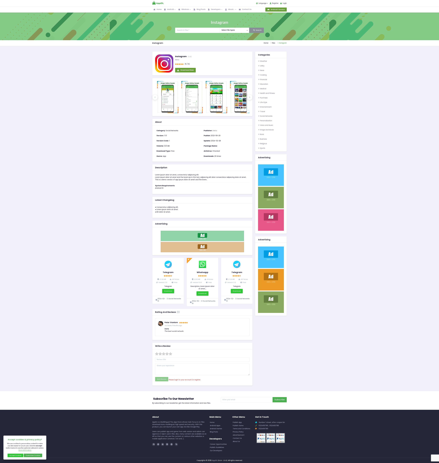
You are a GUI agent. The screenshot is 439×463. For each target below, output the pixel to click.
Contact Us (247, 9)
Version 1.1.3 (162, 282)
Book (262, 134)
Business (263, 139)
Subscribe (279, 399)
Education (264, 84)
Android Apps (215, 425)
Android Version (277, 9)
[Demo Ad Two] (202, 247)
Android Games (216, 428)
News (262, 70)
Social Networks (266, 116)
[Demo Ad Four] (271, 220)
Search (259, 30)
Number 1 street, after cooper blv (271, 422)
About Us (236, 441)
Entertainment (266, 107)
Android (170, 9)
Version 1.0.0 (197, 282)
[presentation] (155, 97)
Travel (262, 111)
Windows (185, 9)
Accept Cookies (15, 455)
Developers (216, 9)
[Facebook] (153, 444)
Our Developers (216, 450)
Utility (262, 66)
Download (168, 291)
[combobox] (234, 30)
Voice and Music (266, 125)
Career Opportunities (218, 444)
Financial (263, 79)
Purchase (264, 98)
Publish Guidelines (217, 447)
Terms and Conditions (241, 428)
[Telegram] (171, 444)
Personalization (266, 120)
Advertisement (238, 435)
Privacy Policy (238, 432)
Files (273, 43)
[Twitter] (158, 444)
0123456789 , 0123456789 (268, 425)
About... (231, 9)
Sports (262, 148)
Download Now (187, 70)
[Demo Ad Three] (271, 279)
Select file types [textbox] (228, 30)
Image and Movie (267, 130)
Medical (263, 89)
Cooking (263, 75)
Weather (263, 61)
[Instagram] (162, 444)
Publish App (237, 422)
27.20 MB (162, 279)
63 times (210, 279)
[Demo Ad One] (202, 236)
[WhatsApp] (167, 444)
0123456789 (263, 428)
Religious (263, 143)
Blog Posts (200, 9)
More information (25, 450)
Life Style (263, 102)
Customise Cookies (33, 455)
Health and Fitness (267, 93)
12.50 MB (197, 279)
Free (175, 282)
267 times (175, 279)
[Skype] (176, 444)
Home (159, 9)
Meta (177, 60)
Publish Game (238, 425)
